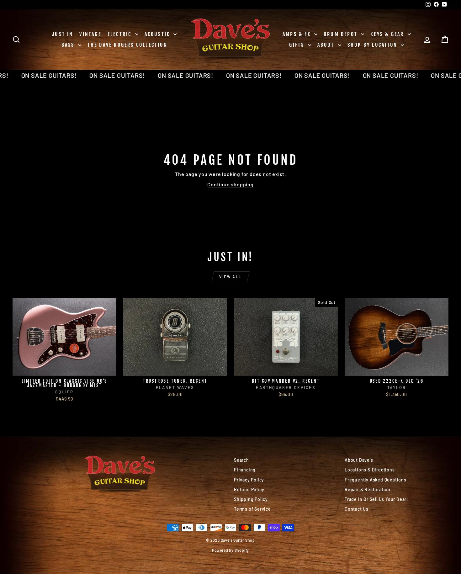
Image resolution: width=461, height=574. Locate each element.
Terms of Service (252, 509)
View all (230, 276)
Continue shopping (230, 184)
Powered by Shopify (230, 550)
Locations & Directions (370, 469)
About (326, 45)
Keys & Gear (388, 34)
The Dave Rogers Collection (127, 45)
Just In (62, 34)
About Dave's (359, 460)
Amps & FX (298, 34)
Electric (121, 34)
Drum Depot (341, 34)
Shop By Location (373, 45)
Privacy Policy (249, 479)
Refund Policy (249, 489)
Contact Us (356, 509)
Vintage (90, 34)
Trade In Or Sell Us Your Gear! (376, 499)
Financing (245, 469)
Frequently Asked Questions (375, 479)
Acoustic (158, 34)
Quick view (64, 369)
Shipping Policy (251, 499)
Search (241, 460)
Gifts (297, 45)
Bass (69, 45)
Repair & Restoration (367, 489)
